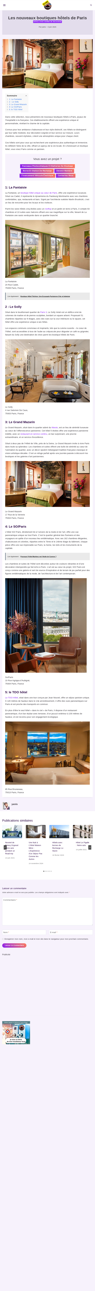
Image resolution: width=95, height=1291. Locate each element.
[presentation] (12, 831)
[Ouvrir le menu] (4, 5)
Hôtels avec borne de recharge (47, 21)
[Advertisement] (16, 984)
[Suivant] (89, 847)
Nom (6, 932)
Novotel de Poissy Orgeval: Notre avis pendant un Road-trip (12, 848)
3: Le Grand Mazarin (18, 104)
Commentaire (10, 900)
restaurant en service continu (33, 434)
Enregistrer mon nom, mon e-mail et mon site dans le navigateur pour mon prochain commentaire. (47, 939)
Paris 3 (43, 312)
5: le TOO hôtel (15, 109)
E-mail (54, 932)
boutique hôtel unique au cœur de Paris (39, 193)
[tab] (43, 871)
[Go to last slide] (5, 847)
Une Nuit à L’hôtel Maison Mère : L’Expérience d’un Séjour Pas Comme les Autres (35, 850)
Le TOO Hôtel (11, 697)
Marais (55, 427)
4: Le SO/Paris (15, 107)
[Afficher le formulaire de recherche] (91, 5)
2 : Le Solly (14, 102)
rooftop (48, 209)
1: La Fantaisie (15, 99)
